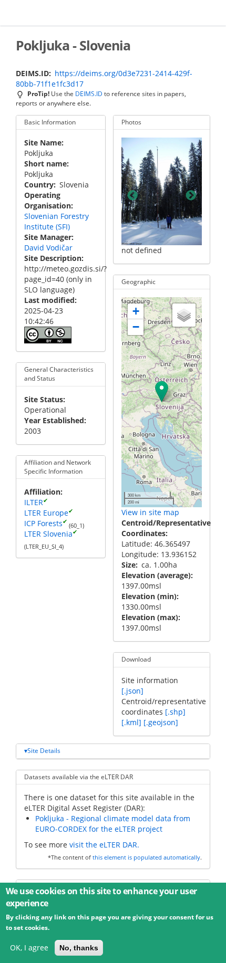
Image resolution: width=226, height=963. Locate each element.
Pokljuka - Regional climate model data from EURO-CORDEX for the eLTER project (112, 823)
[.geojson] (160, 722)
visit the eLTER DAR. (104, 845)
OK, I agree (29, 947)
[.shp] (175, 712)
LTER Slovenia (48, 534)
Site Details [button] (43, 751)
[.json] (132, 691)
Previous (132, 196)
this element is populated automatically (146, 857)
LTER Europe (46, 513)
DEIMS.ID (88, 93)
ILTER (33, 502)
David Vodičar (48, 248)
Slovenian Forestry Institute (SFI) (56, 221)
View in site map (150, 512)
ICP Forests (43, 523)
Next (191, 196)
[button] (161, 391)
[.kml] (131, 722)
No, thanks (78, 948)
